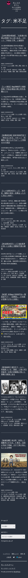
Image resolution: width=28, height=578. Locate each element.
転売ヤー (21, 226)
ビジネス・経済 (11, 220)
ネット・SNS (16, 167)
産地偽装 (5, 425)
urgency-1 (14, 224)
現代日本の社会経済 (12, 346)
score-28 (8, 69)
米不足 (5, 71)
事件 (18, 220)
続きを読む (7, 336)
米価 (17, 173)
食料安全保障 (22, 71)
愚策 (24, 496)
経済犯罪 (17, 421)
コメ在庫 (20, 224)
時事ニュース (6, 273)
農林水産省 (16, 425)
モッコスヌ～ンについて (8, 568)
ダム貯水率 (11, 494)
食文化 (12, 222)
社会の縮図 (6, 222)
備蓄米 (3, 120)
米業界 (19, 277)
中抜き (20, 69)
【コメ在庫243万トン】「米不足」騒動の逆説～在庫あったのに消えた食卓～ (13, 193)
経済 (4, 67)
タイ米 (5, 494)
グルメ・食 (10, 344)
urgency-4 (14, 69)
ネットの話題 (18, 114)
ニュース (9, 167)
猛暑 (9, 498)
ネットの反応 (19, 171)
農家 (14, 71)
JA (4, 69)
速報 (19, 120)
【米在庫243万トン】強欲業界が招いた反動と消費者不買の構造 (13, 246)
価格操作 (7, 226)
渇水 (6, 498)
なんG (5, 423)
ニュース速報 (10, 65)
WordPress (17, 571)
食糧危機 (12, 500)
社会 (7, 116)
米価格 (9, 71)
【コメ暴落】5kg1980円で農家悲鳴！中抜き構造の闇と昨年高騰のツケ (13, 89)
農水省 (11, 352)
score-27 (8, 224)
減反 (9, 173)
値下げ (16, 350)
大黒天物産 (17, 423)
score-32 (8, 118)
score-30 (8, 275)
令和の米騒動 (9, 350)
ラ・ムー (10, 423)
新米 (6, 173)
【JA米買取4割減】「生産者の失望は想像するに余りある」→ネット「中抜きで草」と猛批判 (14, 38)
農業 (17, 71)
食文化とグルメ (5, 348)
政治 (23, 65)
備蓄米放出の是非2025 (9, 496)
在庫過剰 (20, 275)
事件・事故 (18, 65)
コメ (19, 118)
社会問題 (21, 273)
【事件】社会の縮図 (12, 271)
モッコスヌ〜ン (7, 565)
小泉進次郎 (19, 496)
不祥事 (24, 419)
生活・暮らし (14, 273)
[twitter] (14, 557)
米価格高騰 (13, 277)
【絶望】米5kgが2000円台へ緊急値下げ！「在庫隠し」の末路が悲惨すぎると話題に (13, 296)
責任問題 (21, 498)
